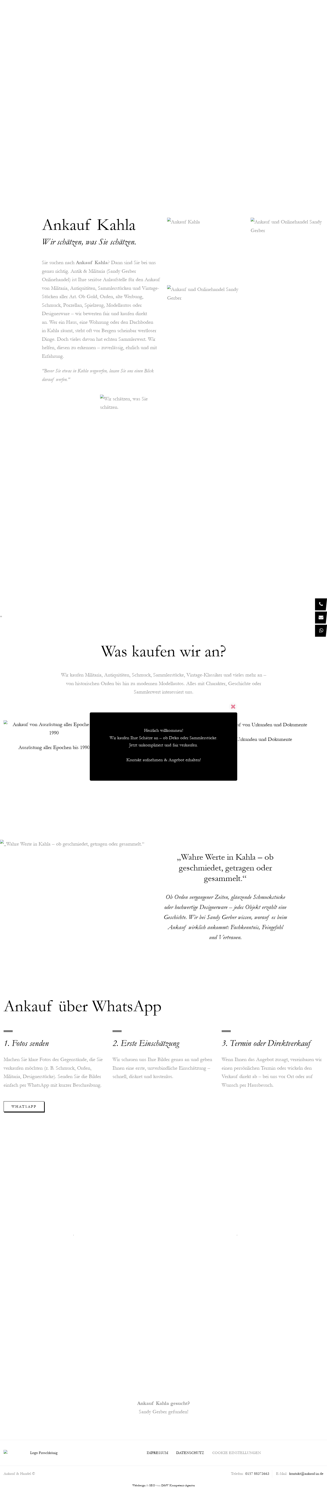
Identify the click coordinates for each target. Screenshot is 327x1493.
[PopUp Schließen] (233, 706)
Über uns (152, 12)
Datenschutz (190, 1453)
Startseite (121, 12)
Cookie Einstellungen (236, 1453)
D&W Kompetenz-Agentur (178, 1485)
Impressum (157, 1453)
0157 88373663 (173, 116)
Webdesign (139, 1485)
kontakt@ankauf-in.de (306, 1473)
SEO (152, 1485)
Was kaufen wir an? (195, 12)
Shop (303, 12)
